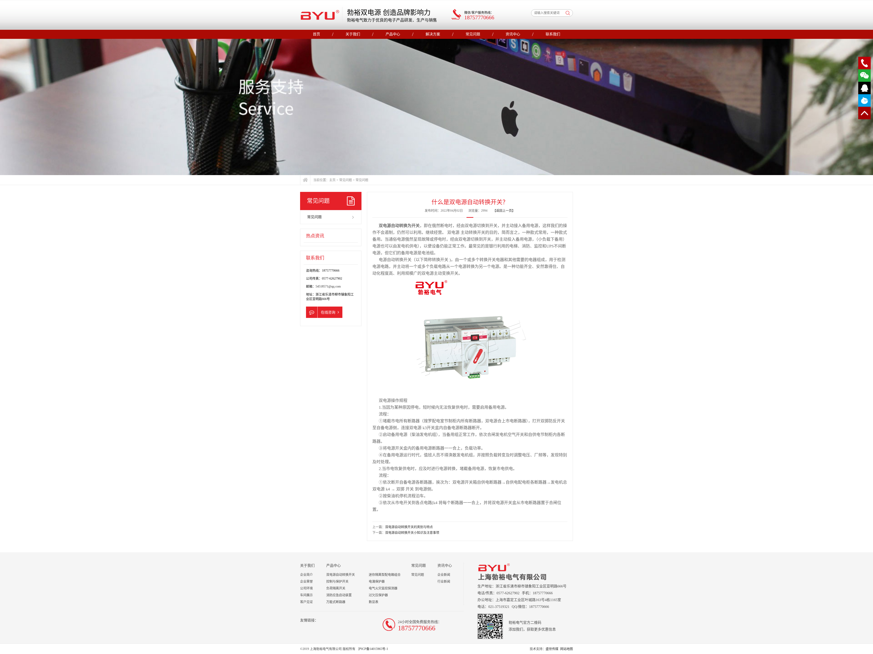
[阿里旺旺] (864, 100)
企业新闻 (443, 574)
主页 (332, 180)
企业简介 (306, 574)
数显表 (373, 602)
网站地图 (566, 649)
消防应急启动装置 (339, 595)
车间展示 (306, 595)
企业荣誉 (306, 581)
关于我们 (353, 34)
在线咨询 (328, 312)
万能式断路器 (335, 602)
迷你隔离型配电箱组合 (385, 574)
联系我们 (553, 34)
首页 (316, 34)
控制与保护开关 (337, 581)
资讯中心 (513, 34)
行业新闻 (443, 581)
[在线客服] (864, 88)
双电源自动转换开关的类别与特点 (409, 527)
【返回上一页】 (504, 210)
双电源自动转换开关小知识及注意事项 (412, 532)
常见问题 (473, 34)
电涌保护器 (377, 581)
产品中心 (393, 34)
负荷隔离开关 (335, 588)
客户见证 (306, 602)
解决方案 (433, 34)
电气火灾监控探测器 (383, 588)
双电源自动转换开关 (340, 574)
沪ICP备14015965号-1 (372, 649)
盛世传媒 (552, 649)
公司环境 (306, 588)
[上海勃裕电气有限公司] (320, 15)
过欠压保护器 (378, 595)
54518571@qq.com (328, 286)
